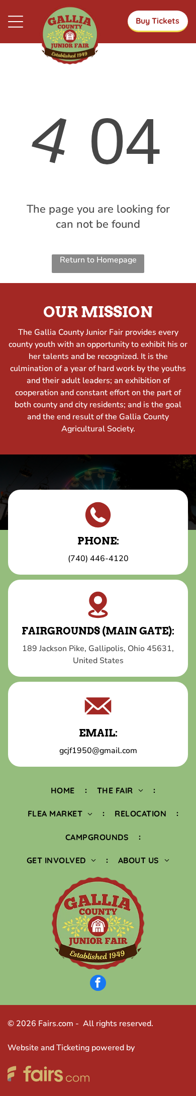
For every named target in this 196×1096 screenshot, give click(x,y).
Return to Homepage (98, 259)
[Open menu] (15, 21)
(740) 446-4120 (98, 558)
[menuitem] (64, 790)
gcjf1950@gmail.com (98, 750)
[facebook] (98, 984)
